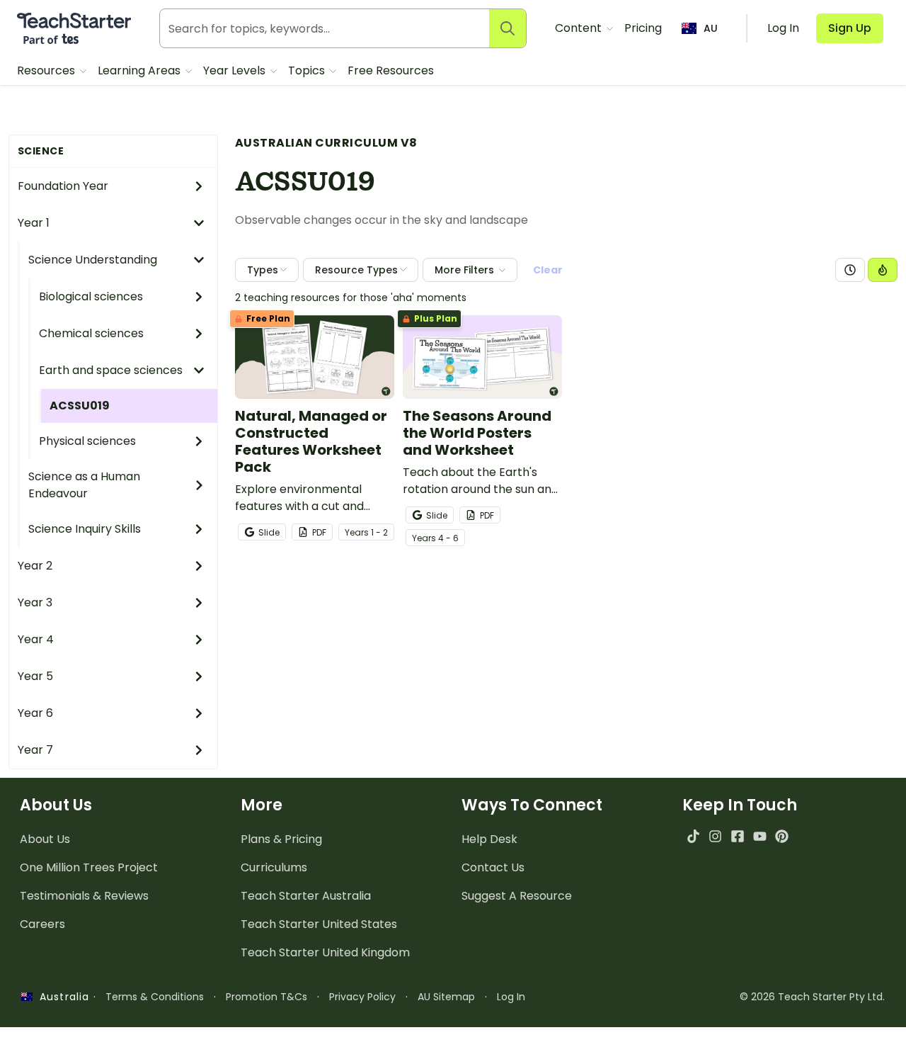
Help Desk (489, 839)
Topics (308, 70)
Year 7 (35, 750)
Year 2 (35, 566)
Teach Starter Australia (306, 896)
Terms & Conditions (154, 997)
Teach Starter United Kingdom (325, 952)
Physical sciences (87, 441)
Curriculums (274, 867)
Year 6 (35, 713)
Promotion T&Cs (266, 997)
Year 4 (36, 639)
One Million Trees (89, 867)
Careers (42, 924)
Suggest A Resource (516, 896)
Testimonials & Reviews (84, 896)
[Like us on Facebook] (737, 836)
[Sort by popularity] (883, 270)
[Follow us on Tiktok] (693, 836)
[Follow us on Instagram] (715, 836)
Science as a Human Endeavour (84, 485)
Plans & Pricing (281, 839)
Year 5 (35, 676)
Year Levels (235, 70)
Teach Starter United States (319, 924)
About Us (45, 839)
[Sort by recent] (850, 270)
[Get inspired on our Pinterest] (782, 836)
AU (711, 28)
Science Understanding (92, 259)
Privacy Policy (362, 997)
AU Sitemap (446, 997)
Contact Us (492, 867)
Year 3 (35, 602)
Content (579, 28)
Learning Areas (140, 70)
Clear (548, 270)
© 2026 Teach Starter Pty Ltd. (812, 997)
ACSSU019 (80, 405)
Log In (511, 997)
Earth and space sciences (111, 370)
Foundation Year (63, 186)
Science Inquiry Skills (84, 529)
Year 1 (34, 223)
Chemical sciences (91, 333)
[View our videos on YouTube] (760, 836)
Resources (47, 70)
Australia (61, 997)
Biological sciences (91, 296)
